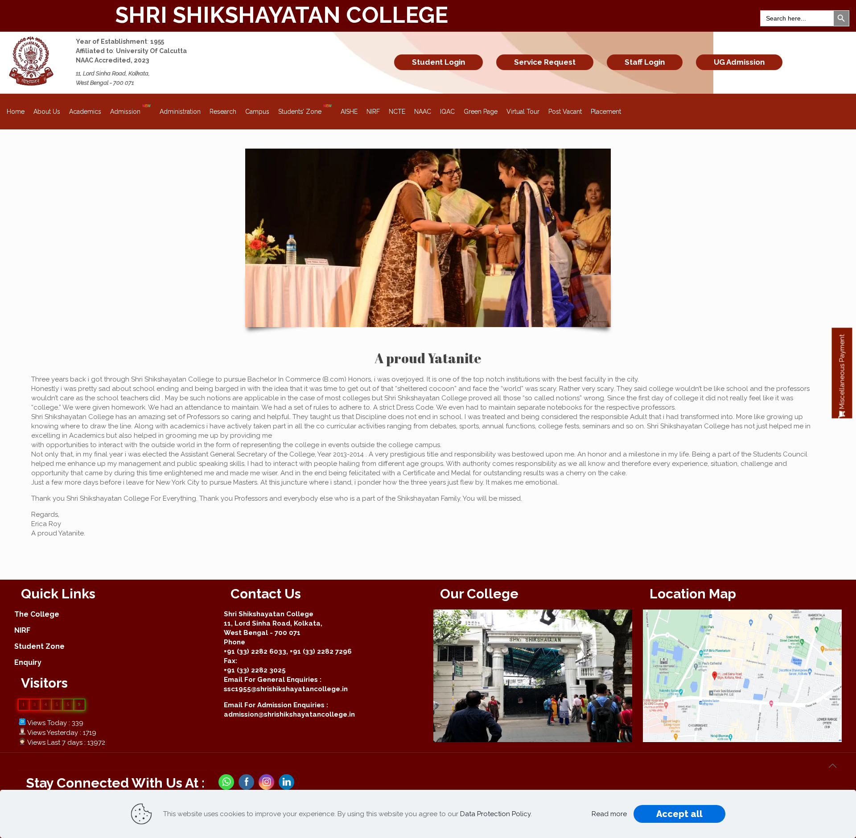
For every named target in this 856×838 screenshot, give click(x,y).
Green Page (481, 111)
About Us (46, 111)
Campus (257, 111)
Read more (609, 814)
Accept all (679, 814)
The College (36, 614)
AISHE (349, 111)
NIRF (373, 111)
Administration (180, 111)
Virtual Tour (522, 111)
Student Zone (39, 646)
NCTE (397, 111)
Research (223, 111)
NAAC (422, 111)
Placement (606, 111)
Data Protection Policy (495, 814)
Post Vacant (565, 111)
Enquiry (27, 662)
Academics (85, 111)
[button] (842, 373)
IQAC (447, 111)
